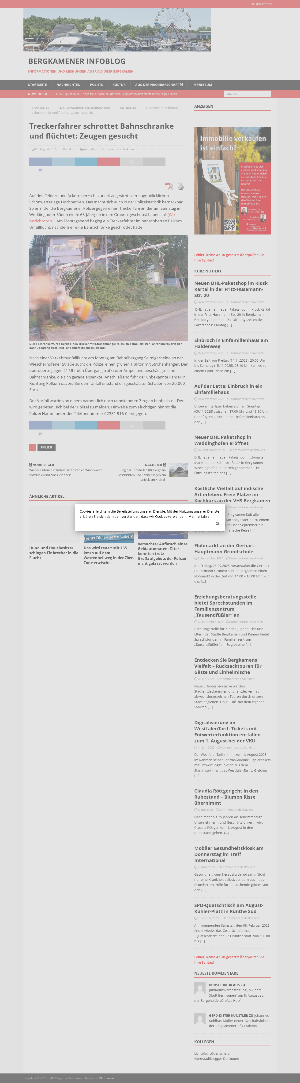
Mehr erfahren (200, 516)
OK (218, 523)
